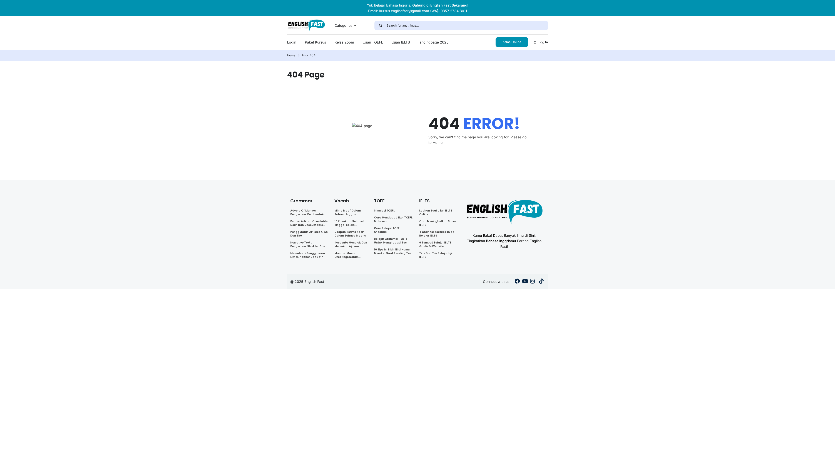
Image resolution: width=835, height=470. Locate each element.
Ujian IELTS (401, 42)
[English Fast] (306, 25)
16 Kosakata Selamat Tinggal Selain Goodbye (349, 223)
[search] (380, 25)
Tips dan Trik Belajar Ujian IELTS (437, 255)
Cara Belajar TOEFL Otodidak (387, 230)
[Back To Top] (826, 462)
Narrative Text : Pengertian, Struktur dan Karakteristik (307, 244)
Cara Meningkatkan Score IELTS (437, 223)
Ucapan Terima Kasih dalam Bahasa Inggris (350, 233)
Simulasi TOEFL (384, 210)
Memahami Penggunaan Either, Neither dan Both (307, 255)
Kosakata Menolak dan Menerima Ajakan (350, 244)
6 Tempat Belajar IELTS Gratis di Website (435, 244)
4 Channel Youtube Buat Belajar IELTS (436, 233)
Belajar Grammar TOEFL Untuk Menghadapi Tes (390, 240)
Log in (543, 42)
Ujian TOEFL (373, 42)
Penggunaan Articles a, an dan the (309, 233)
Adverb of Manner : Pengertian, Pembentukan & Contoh (308, 212)
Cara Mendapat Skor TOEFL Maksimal (393, 219)
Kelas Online (512, 42)
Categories (343, 25)
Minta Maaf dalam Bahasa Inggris (347, 212)
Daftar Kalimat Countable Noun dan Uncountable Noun (308, 223)
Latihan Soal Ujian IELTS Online (435, 212)
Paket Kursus (315, 42)
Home (291, 55)
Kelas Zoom (344, 42)
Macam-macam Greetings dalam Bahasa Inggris (346, 255)
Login (291, 42)
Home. (438, 142)
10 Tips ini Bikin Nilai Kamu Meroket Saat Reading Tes (392, 251)
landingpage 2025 (434, 42)
